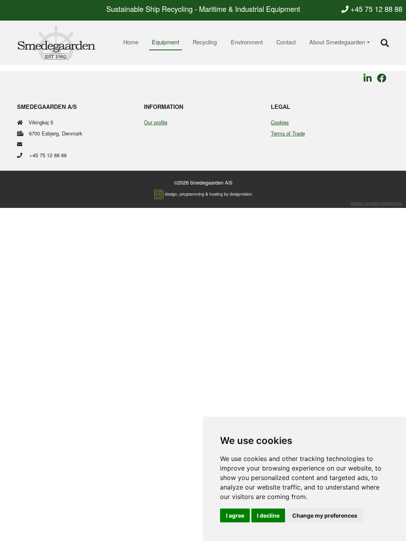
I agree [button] (235, 515)
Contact (286, 42)
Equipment (165, 42)
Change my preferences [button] (324, 515)
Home (130, 42)
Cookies (280, 122)
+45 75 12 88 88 (375, 9)
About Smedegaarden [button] (337, 42)
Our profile (155, 122)
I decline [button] (268, 515)
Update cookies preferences (376, 203)
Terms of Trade (288, 133)
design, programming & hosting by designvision (208, 194)
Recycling (205, 42)
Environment (247, 42)
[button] (385, 42)
